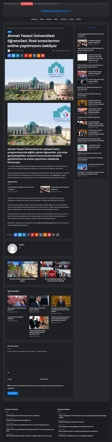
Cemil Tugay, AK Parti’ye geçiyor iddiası (37, 309)
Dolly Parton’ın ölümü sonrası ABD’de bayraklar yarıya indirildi (96, 132)
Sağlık (56, 19)
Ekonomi (48, 19)
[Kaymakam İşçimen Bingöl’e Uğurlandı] (45, 189)
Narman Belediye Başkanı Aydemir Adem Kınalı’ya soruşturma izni (37, 332)
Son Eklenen (91, 27)
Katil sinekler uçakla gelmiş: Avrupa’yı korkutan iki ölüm (94, 110)
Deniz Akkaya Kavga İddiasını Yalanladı (17, 309)
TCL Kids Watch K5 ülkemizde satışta (94, 146)
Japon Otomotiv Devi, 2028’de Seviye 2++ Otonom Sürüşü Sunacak (52, 3)
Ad (9, 372)
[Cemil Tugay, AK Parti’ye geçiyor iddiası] (39, 301)
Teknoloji (63, 19)
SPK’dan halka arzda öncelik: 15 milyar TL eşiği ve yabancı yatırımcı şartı (90, 66)
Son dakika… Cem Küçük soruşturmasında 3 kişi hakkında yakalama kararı (91, 173)
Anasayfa (34, 19)
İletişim (78, 19)
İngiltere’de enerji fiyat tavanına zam (89, 153)
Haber (42, 19)
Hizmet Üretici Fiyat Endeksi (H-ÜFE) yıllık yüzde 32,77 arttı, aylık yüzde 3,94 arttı (95, 57)
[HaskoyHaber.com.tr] (56, 11)
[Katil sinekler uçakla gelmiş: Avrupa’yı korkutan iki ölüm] (82, 111)
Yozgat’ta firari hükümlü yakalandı (15, 318)
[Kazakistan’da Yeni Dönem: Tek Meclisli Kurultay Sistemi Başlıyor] (61, 301)
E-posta (10, 379)
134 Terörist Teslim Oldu (96, 164)
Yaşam (71, 19)
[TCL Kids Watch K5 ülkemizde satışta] (82, 147)
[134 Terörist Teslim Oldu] (82, 167)
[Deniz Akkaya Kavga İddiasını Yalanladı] (17, 301)
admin (12, 50)
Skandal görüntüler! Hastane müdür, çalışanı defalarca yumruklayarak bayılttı (60, 318)
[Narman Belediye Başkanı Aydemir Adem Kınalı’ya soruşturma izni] (39, 322)
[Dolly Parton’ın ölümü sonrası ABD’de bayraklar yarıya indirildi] (82, 133)
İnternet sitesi (44, 379)
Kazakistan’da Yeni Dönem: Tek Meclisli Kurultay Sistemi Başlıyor (60, 309)
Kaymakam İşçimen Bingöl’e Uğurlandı (94, 41)
